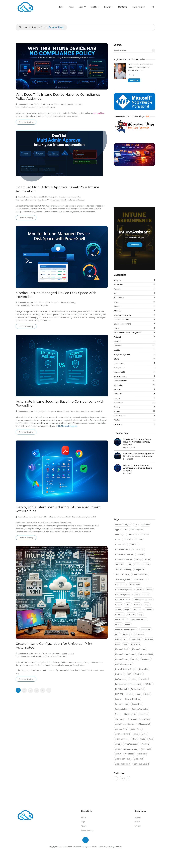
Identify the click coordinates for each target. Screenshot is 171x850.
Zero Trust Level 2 (141, 764)
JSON (117, 634)
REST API (119, 694)
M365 (117, 644)
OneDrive (138, 674)
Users (136, 734)
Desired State (134, 584)
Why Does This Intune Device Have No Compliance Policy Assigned (58, 96)
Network (134, 389)
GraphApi (148, 609)
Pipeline (133, 679)
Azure (134, 302)
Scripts (147, 694)
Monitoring (122, 7)
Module (135, 659)
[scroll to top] (85, 840)
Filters (128, 604)
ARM (125, 529)
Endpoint (134, 337)
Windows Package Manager (126, 749)
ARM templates (137, 529)
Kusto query (139, 634)
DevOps (134, 328)
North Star (134, 393)
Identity (134, 350)
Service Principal (121, 704)
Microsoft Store (121, 659)
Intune (71, 7)
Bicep (147, 559)
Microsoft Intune (134, 380)
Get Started (134, 245)
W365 (142, 739)
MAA (125, 644)
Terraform (119, 719)
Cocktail (146, 564)
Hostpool (131, 614)
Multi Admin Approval (123, 664)
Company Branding (123, 569)
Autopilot (67, 517)
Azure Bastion (121, 544)
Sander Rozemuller (25, 104)
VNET (134, 739)
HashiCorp (119, 614)
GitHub (118, 609)
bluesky (138, 817)
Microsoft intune (67, 104)
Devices (139, 589)
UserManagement (122, 734)
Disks (136, 594)
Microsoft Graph (134, 376)
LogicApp (149, 639)
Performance (120, 679)
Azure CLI (134, 310)
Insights (118, 624)
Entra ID (43, 107)
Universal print (51, 656)
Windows (145, 744)
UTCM (144, 734)
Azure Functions (121, 549)
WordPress (129, 754)
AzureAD (140, 554)
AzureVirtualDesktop (123, 559)
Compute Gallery (122, 574)
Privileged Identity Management (128, 684)
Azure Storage (137, 549)
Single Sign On (130, 714)
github (137, 821)
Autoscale (145, 534)
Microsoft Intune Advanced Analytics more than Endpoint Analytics (137, 468)
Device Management (134, 324)
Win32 (117, 744)
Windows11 (146, 749)
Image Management (134, 354)
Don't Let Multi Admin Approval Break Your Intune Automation (57, 189)
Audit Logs (119, 534)
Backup (138, 559)
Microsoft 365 (134, 372)
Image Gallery (120, 619)
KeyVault (126, 634)
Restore (129, 694)
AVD (134, 293)
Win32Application (131, 744)
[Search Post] (153, 50)
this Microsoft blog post (67, 426)
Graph (126, 609)
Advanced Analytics (123, 524)
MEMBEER (135, 644)
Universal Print (121, 729)
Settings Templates (140, 709)
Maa (39, 200)
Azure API (139, 539)
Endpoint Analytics (122, 599)
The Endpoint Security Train (138, 719)
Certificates (119, 564)
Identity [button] (94, 7)
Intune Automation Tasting (126, 629)
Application (145, 524)
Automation (78, 104)
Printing (71, 653)
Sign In (118, 714)
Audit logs (71, 200)
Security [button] (107, 7)
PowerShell (134, 402)
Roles (139, 694)
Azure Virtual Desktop (134, 315)
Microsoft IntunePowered (125, 654)
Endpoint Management (143, 599)
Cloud (136, 564)
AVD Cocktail (134, 297)
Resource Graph (137, 689)
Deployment (120, 584)
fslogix (146, 604)
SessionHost (137, 704)
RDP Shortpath (121, 689)
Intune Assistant (138, 7)
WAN (151, 739)
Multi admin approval (29, 200)
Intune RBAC (146, 629)
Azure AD (134, 306)
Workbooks (142, 754)
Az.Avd (84, 826)
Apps (117, 529)
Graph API (25, 107)
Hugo (141, 614)
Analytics (134, 280)
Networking (144, 669)
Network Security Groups (125, 669)
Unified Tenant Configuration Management (132, 724)
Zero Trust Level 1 (122, 764)
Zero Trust (134, 424)
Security (66, 411)
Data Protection (140, 579)
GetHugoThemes (115, 846)
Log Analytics (134, 363)
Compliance (51, 107)
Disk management (122, 594)
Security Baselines (132, 699)
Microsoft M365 (146, 654)
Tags (83, 821)
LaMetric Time (121, 639)
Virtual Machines (121, 739)
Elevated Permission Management (134, 332)
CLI (129, 564)
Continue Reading (26, 122)
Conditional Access (134, 319)
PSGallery (148, 684)
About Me (134, 80)
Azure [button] (81, 7)
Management (134, 367)
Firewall (137, 604)
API (135, 524)
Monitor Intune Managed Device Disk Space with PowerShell (56, 295)
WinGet (134, 420)
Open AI (134, 398)
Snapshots (144, 714)
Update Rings (136, 729)
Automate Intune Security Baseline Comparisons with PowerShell (60, 403)
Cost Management (122, 579)
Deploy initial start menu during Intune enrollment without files (58, 509)
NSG (129, 674)
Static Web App (134, 415)
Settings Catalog (121, 709)
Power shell (34, 107)
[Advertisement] (134, 186)
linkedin (138, 826)
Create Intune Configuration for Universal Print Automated (54, 645)
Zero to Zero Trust (122, 759)
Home (60, 7)
